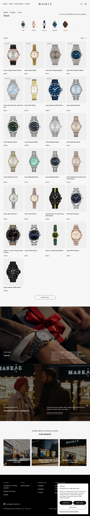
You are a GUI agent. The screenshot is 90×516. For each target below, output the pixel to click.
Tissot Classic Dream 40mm (13, 70)
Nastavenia (72, 507)
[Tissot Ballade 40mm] (76, 89)
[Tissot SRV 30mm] (34, 89)
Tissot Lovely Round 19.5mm (54, 250)
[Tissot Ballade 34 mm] (13, 161)
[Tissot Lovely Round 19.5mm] (55, 235)
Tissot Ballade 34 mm (10, 177)
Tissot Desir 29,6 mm (10, 214)
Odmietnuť (66, 503)
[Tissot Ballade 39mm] (13, 126)
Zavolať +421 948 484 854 (55, 413)
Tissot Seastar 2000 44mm (54, 105)
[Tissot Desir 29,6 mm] (13, 198)
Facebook (41, 489)
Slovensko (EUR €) (12, 504)
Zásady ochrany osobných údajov (69, 511)
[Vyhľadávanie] (81, 4)
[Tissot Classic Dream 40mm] (13, 54)
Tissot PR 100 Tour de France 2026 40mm (55, 215)
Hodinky (12, 12)
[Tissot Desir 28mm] (34, 54)
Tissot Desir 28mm (30, 70)
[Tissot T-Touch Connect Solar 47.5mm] (13, 235)
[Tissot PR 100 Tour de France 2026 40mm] (55, 198)
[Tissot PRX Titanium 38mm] (55, 54)
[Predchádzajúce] (14, 24)
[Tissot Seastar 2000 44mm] (55, 89)
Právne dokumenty (55, 509)
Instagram (41, 486)
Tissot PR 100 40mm (73, 214)
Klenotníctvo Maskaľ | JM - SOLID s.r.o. (19, 509)
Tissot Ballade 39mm (10, 142)
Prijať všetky (79, 503)
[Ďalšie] (75, 24)
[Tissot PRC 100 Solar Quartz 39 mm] (13, 89)
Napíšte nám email (9, 491)
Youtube (40, 492)
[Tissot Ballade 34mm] (76, 126)
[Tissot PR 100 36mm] (76, 235)
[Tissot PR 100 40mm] (76, 198)
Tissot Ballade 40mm (73, 105)
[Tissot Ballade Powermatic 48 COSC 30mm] (76, 161)
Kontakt (6, 495)
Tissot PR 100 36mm (73, 250)
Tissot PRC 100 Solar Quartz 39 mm (13, 106)
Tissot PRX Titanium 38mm (54, 70)
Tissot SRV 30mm (30, 105)
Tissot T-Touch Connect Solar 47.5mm (13, 251)
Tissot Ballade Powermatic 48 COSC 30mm (76, 178)
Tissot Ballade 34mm (73, 142)
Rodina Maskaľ (25, 486)
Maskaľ (6, 12)
